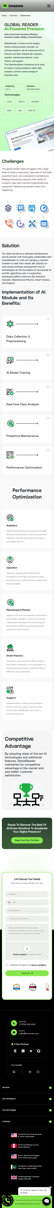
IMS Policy (29, 1200)
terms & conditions (38, 965)
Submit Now (26, 973)
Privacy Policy (20, 1200)
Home (4, 15)
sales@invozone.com (29, 1033)
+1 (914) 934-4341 (27, 1024)
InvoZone (37, 1204)
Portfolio (13, 15)
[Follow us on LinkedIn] (14, 1072)
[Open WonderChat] (46, 1201)
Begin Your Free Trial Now (27, 840)
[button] (7, 902)
